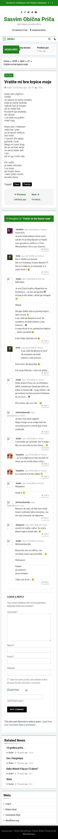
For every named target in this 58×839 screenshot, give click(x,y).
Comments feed (13, 815)
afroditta (19, 229)
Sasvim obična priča (29, 19)
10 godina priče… (15, 747)
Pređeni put (41, 47)
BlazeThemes (29, 834)
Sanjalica (20, 455)
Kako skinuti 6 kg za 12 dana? (22, 768)
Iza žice (8, 75)
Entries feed (11, 809)
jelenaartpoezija (23, 412)
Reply (46, 249)
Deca (16, 184)
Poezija (27, 184)
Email (10, 656)
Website (11, 668)
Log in (8, 804)
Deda (18, 256)
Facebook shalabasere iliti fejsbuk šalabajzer (26, 3)
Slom (9, 779)
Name (10, 645)
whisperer (20, 525)
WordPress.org (12, 820)
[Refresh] (26, 690)
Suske (9, 87)
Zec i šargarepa (14, 758)
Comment (12, 612)
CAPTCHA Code (14, 701)
